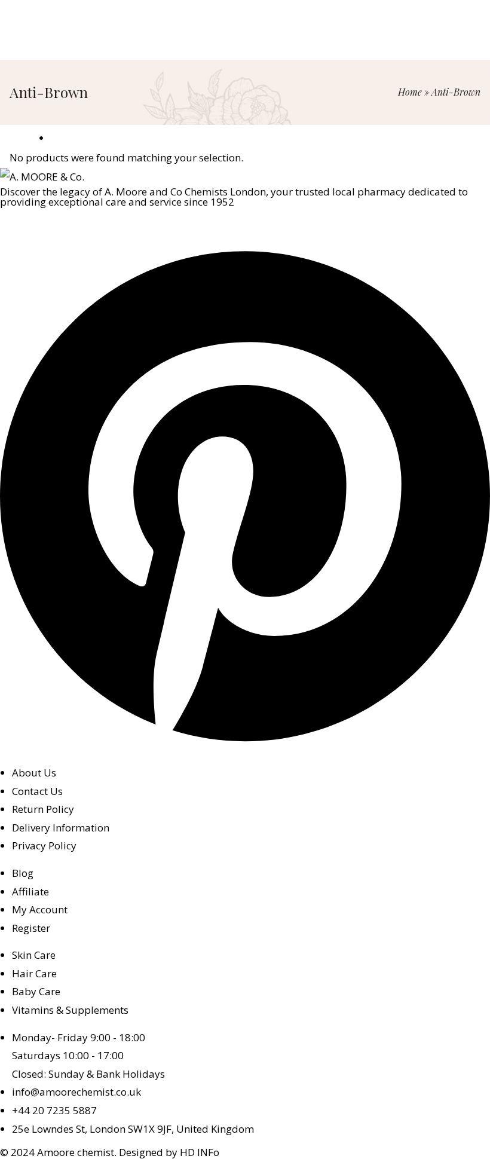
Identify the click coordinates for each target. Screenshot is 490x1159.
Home (410, 91)
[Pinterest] (245, 745)
